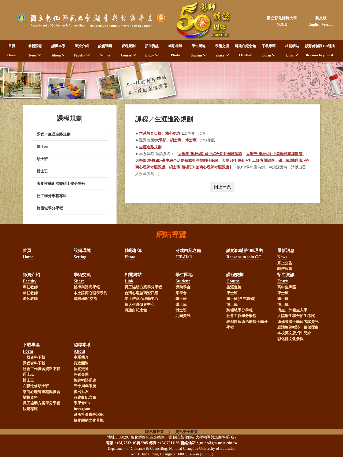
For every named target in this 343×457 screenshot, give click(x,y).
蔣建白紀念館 (136, 310)
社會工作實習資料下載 (41, 369)
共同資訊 (183, 316)
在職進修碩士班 (36, 386)
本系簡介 (81, 357)
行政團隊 (81, 363)
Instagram (82, 409)
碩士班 (42, 159)
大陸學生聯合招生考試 (296, 316)
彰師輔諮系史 (85, 380)
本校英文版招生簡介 (294, 333)
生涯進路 (233, 287)
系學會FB (82, 403)
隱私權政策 (154, 432)
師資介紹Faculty (81, 50)
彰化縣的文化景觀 (89, 420)
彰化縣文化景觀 (290, 339)
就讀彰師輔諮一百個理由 (298, 327)
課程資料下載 (34, 363)
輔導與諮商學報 (87, 287)
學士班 (42, 147)
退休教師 (30, 299)
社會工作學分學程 (241, 316)
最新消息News (35, 50)
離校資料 (30, 397)
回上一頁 (222, 186)
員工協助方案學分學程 (143, 287)
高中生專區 (286, 287)
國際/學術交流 (85, 299)
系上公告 (284, 263)
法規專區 (30, 409)
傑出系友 (81, 392)
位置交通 (81, 369)
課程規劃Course (128, 50)
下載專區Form (269, 50)
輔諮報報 (284, 269)
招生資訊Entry (152, 50)
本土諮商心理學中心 (141, 299)
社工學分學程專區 (52, 196)
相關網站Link (292, 50)
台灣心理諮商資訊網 (141, 293)
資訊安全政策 (186, 432)
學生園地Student (198, 50)
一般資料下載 (34, 357)
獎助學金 (183, 287)
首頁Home (11, 50)
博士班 (42, 171)
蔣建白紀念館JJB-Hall (245, 50)
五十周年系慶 (85, 386)
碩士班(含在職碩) (240, 299)
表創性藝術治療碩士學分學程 (61, 184)
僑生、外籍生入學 (292, 310)
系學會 (181, 293)
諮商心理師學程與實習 (41, 392)
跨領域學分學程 (50, 208)
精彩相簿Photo (175, 50)
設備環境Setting (105, 50)
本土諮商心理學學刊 (90, 293)
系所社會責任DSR (89, 415)
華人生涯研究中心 (140, 305)
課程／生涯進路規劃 (53, 134)
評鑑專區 (81, 374)
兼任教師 (30, 293)
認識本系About (58, 50)
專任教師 (30, 287)
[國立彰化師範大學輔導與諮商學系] (87, 20)
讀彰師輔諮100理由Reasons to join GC (320, 50)
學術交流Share (222, 50)
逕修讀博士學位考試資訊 (298, 322)
